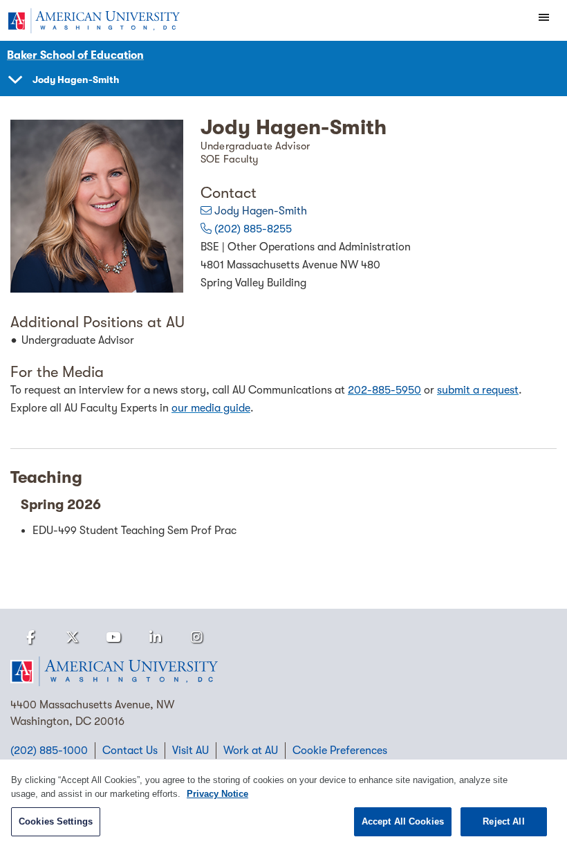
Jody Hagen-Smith (260, 211)
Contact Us (130, 750)
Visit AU (190, 750)
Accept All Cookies (403, 821)
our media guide (210, 408)
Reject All (503, 821)
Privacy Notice (217, 794)
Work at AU (250, 750)
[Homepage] (283, 671)
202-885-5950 (384, 390)
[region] (283, 803)
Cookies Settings (56, 821)
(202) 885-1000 (49, 750)
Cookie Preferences (339, 750)
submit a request (478, 390)
